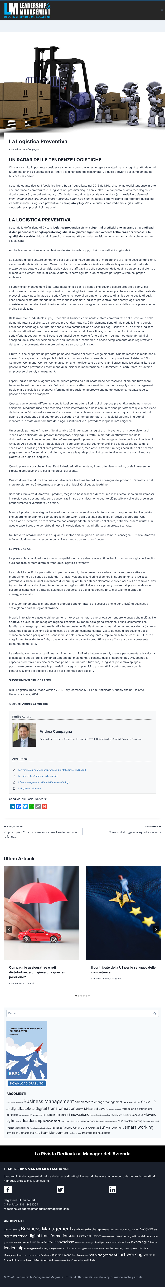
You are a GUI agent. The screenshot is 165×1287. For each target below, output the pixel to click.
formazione (129, 1108)
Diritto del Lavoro (96, 1109)
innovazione (79, 1114)
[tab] (76, 996)
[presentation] (41, 913)
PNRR (120, 1121)
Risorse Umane (72, 1127)
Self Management (112, 1127)
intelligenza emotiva (121, 1115)
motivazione (88, 1121)
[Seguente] (156, 929)
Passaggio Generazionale (106, 1121)
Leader (18, 1121)
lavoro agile (140, 1242)
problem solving (133, 1120)
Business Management (49, 1101)
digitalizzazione (23, 1109)
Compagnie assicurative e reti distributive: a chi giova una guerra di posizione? (38, 972)
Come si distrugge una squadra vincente (135, 829)
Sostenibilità (26, 1132)
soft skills (12, 1132)
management (51, 1120)
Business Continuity (14, 1102)
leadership (33, 1120)
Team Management (54, 1133)
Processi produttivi (151, 1121)
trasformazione (75, 1133)
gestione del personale (144, 1236)
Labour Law (139, 1114)
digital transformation (55, 1108)
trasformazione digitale (96, 1132)
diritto (79, 1108)
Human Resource (57, 1114)
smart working (139, 1127)
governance (24, 1115)
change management (108, 1102)
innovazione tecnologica (100, 1115)
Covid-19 (148, 1102)
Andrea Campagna (56, 731)
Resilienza (57, 1127)
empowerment (115, 1109)
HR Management (37, 1115)
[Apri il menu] (162, 10)
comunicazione (131, 1102)
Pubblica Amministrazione (40, 1128)
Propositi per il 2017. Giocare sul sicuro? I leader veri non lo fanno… (40, 831)
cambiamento (84, 1102)
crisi (8, 1109)
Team (37, 1133)
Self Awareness (91, 1128)
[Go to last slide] (9, 929)
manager (65, 1121)
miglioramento (76, 1121)
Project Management (17, 1127)
